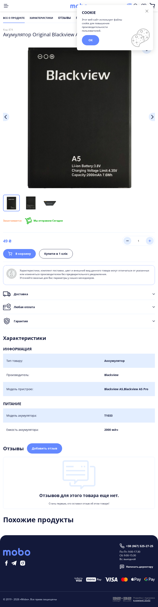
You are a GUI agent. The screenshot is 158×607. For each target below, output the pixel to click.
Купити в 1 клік (56, 254)
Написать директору (139, 566)
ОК (90, 40)
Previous (6, 117)
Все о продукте (14, 18)
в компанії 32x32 (141, 600)
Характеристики (41, 18)
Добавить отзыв (44, 448)
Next (152, 117)
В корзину (23, 254)
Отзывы (64, 18)
